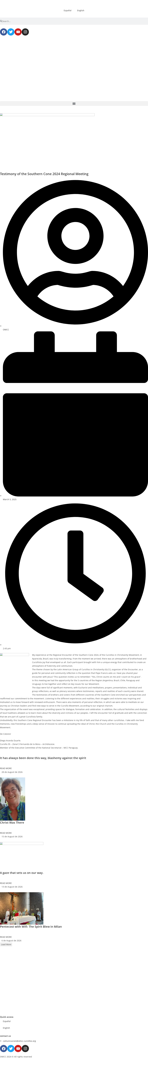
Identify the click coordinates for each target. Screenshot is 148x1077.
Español (67, 10)
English (80, 10)
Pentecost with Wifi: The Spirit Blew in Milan (31, 927)
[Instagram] (25, 32)
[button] (74, 103)
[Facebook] (3, 32)
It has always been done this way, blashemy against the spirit (43, 758)
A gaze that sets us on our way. (22, 873)
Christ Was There (12, 822)
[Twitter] (10, 32)
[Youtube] (18, 32)
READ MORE (6, 768)
